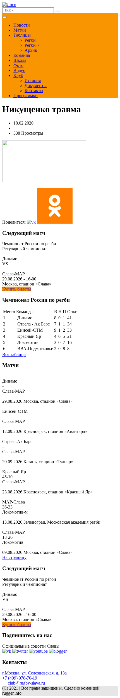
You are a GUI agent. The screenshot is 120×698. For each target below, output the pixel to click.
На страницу (14, 557)
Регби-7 (32, 45)
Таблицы (22, 35)
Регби (30, 40)
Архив (31, 50)
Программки (25, 95)
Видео (19, 70)
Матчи (19, 30)
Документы (36, 85)
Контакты (34, 90)
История (33, 80)
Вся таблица (14, 354)
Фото (18, 65)
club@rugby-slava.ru (26, 683)
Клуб (18, 75)
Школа (19, 60)
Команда (21, 55)
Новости (21, 25)
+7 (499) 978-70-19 (19, 678)
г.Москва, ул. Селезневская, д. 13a (34, 673)
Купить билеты (16, 289)
